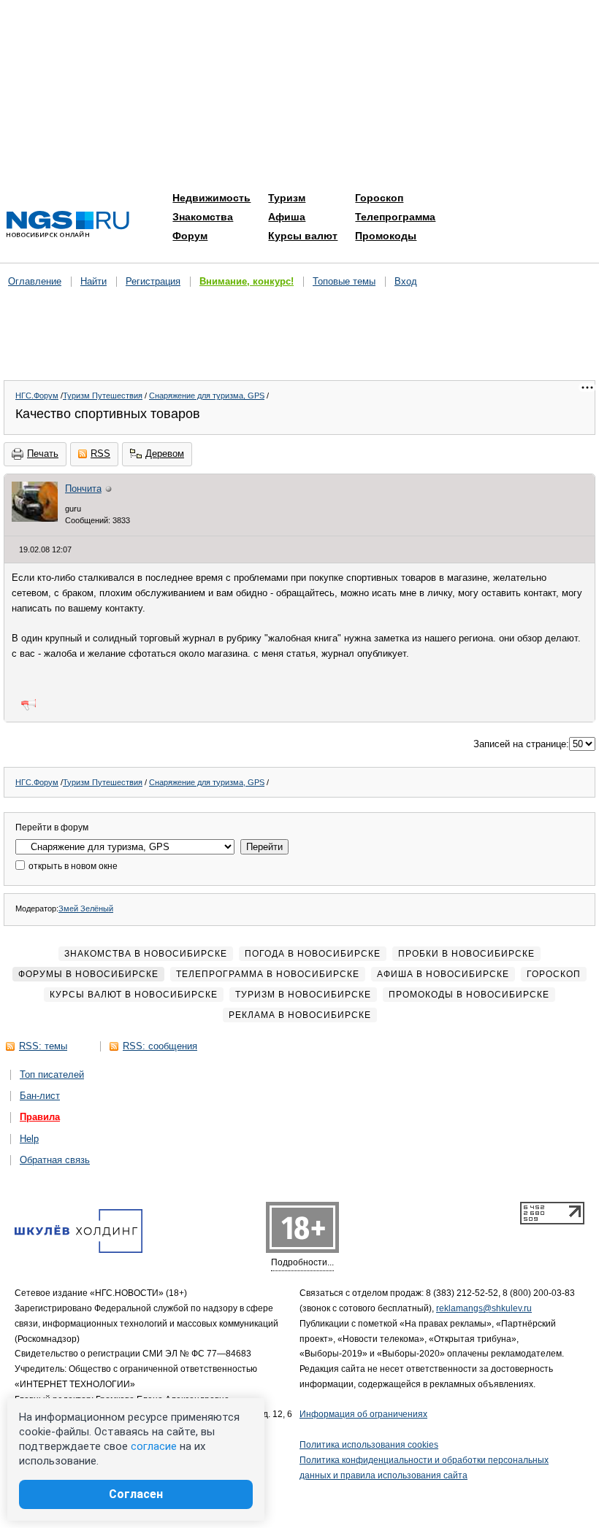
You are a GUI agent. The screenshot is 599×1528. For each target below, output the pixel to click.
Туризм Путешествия (102, 395)
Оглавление (34, 281)
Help (29, 1138)
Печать (42, 453)
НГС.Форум (36, 395)
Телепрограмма (395, 217)
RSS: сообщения (160, 1046)
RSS (100, 453)
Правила (40, 1116)
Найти (93, 281)
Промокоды (385, 236)
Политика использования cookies (369, 1445)
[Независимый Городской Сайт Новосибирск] (68, 225)
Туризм (286, 198)
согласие (154, 1446)
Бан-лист (40, 1095)
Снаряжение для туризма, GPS (206, 395)
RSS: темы (43, 1046)
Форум (189, 236)
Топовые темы (344, 281)
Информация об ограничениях (363, 1414)
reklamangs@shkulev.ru (484, 1308)
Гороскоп (379, 198)
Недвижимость (211, 198)
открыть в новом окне (72, 866)
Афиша (286, 217)
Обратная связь (55, 1159)
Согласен (136, 1494)
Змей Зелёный (85, 908)
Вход (405, 281)
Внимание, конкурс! (246, 281)
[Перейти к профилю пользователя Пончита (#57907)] (35, 518)
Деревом (164, 453)
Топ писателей (52, 1074)
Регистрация (153, 281)
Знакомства (202, 217)
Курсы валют (302, 236)
